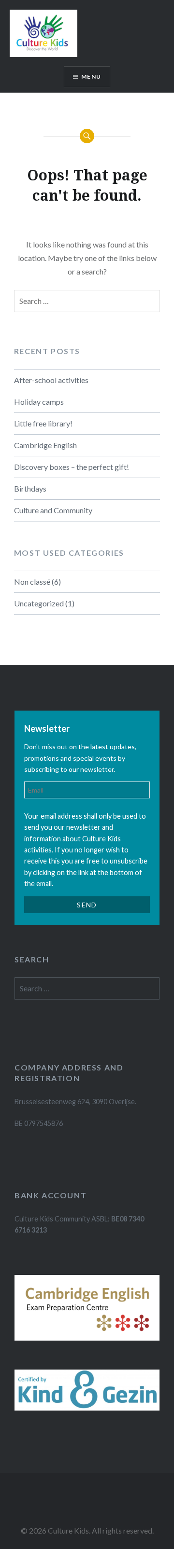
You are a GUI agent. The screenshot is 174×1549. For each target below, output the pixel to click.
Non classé (32, 581)
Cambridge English (45, 445)
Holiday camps (39, 401)
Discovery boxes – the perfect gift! (71, 466)
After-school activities (51, 379)
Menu (91, 76)
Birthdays (30, 488)
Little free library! (43, 423)
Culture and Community (53, 510)
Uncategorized (39, 603)
